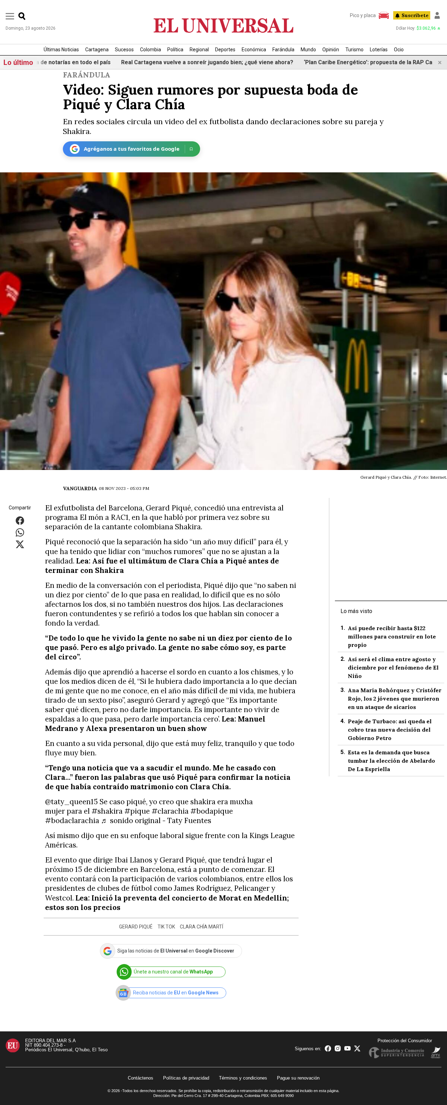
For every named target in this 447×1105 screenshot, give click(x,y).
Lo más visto (356, 611)
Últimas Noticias (61, 49)
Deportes (225, 49)
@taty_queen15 (71, 801)
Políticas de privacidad (186, 1078)
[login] (437, 15)
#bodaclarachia (72, 820)
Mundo (308, 49)
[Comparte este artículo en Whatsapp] (20, 532)
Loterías (379, 49)
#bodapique (211, 811)
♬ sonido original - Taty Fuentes (156, 820)
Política (175, 49)
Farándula (283, 49)
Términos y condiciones (243, 1078)
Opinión (330, 49)
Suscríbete (415, 15)
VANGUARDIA (80, 488)
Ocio (399, 49)
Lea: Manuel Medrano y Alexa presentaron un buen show (155, 723)
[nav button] (10, 16)
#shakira (107, 811)
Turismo (354, 49)
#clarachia (170, 811)
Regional (199, 49)
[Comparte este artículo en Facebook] (20, 520)
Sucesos (124, 49)
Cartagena (97, 49)
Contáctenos (140, 1078)
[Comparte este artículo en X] (20, 544)
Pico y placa (363, 15)
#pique (137, 811)
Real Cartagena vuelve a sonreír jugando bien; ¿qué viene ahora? (170, 62)
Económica (254, 49)
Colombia (150, 49)
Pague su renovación (298, 1078)
